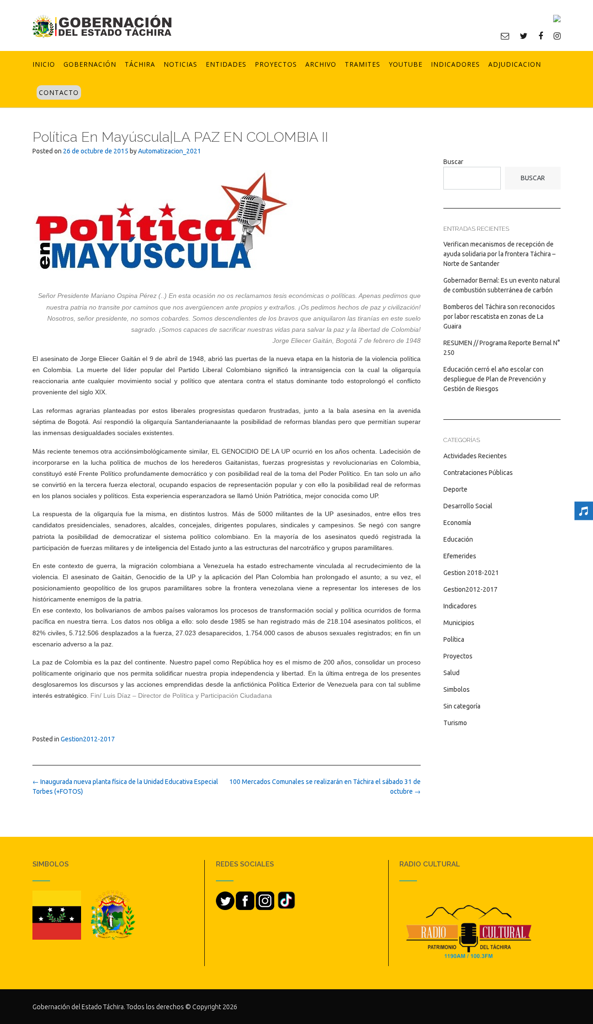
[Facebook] (540, 35)
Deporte (455, 489)
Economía (457, 522)
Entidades (226, 64)
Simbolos (456, 689)
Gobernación (89, 64)
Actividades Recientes (475, 456)
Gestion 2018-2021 (471, 572)
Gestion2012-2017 (88, 739)
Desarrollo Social (467, 506)
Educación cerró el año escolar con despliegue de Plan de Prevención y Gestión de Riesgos (494, 379)
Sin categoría (461, 706)
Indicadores (455, 64)
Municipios (458, 622)
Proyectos (276, 64)
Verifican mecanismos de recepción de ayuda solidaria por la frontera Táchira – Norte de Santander (499, 253)
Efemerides (459, 556)
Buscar (453, 161)
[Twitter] (524, 35)
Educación (458, 539)
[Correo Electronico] (505, 35)
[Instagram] (557, 35)
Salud (451, 672)
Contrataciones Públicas (478, 472)
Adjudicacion (514, 64)
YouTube (406, 64)
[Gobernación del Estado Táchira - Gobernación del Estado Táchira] (101, 26)
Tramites (362, 64)
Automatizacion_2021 (169, 151)
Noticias (180, 64)
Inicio (43, 64)
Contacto (59, 92)
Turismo (455, 723)
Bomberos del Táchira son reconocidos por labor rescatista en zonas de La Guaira (499, 316)
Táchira (140, 64)
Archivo (320, 64)
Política (453, 639)
